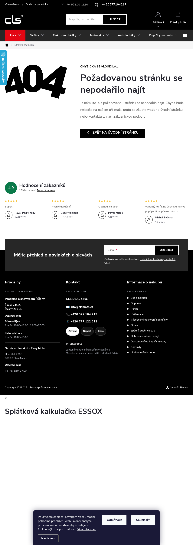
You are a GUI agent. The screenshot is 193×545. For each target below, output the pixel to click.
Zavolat (72, 331)
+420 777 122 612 (83, 321)
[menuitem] (15, 35)
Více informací (86, 529)
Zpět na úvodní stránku (116, 132)
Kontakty (136, 347)
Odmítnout (114, 520)
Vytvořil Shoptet (179, 387)
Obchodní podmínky (37, 4)
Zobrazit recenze (46, 190)
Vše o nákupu (12, 4)
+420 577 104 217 (83, 314)
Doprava (136, 303)
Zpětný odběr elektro (143, 330)
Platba (134, 308)
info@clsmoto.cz (81, 307)
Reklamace (137, 314)
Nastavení (48, 538)
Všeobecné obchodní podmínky (149, 319)
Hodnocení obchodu (143, 352)
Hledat (114, 19)
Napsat (87, 331)
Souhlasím (143, 520)
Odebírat (166, 250)
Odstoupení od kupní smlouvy (148, 341)
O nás (134, 325)
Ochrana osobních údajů (145, 336)
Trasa (101, 331)
